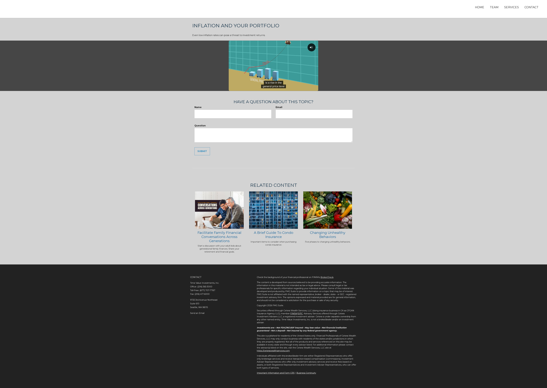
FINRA (293, 313)
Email (279, 107)
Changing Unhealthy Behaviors (327, 235)
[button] (494, 7)
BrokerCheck (327, 277)
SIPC (300, 313)
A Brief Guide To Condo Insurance (273, 235)
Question (200, 125)
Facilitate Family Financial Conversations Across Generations (219, 237)
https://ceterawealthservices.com (273, 350)
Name (198, 107)
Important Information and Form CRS (276, 373)
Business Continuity (306, 373)
